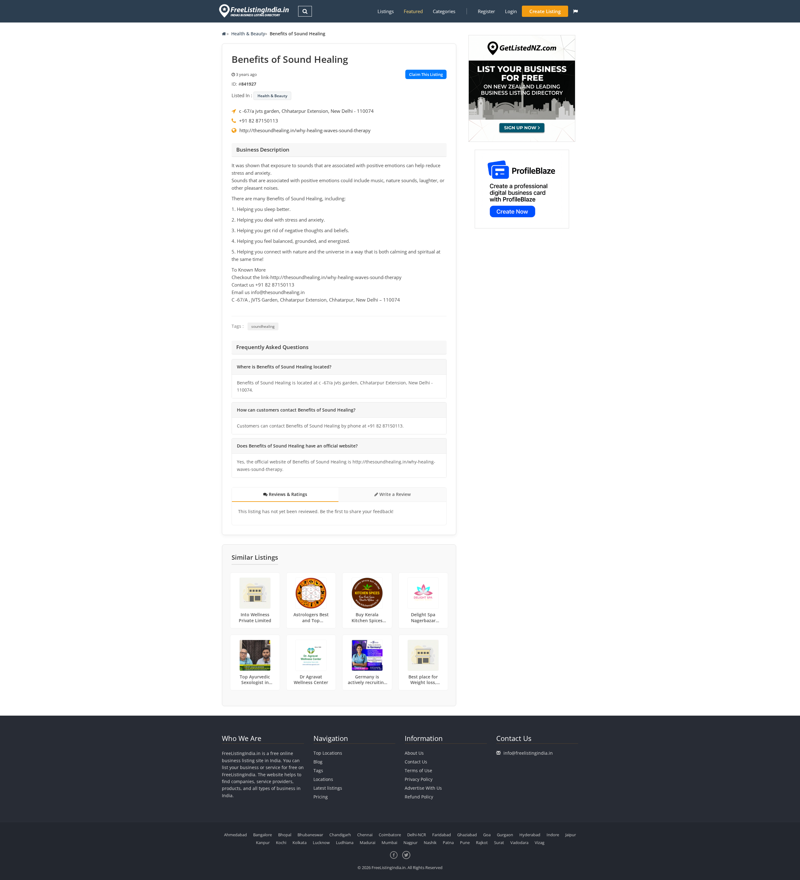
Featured (413, 11)
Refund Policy (419, 797)
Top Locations (327, 753)
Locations (323, 779)
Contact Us (416, 762)
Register (486, 11)
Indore (553, 835)
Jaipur (570, 835)
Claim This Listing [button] (426, 74)
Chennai (364, 835)
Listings (386, 11)
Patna (448, 842)
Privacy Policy (418, 779)
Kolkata (299, 842)
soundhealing (263, 326)
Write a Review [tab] (394, 494)
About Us (414, 753)
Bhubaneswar (310, 835)
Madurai (367, 842)
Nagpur (410, 842)
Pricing (320, 797)
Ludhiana (344, 842)
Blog (317, 762)
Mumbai (389, 842)
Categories (444, 11)
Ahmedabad (235, 835)
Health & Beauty (248, 34)
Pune (465, 842)
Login (511, 11)
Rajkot (482, 842)
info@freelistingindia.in (528, 753)
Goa (487, 835)
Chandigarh (340, 835)
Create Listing (545, 11)
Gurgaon (505, 835)
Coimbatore (390, 835)
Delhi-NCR (416, 835)
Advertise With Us (423, 788)
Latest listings (327, 788)
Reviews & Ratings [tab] (287, 494)
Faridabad (441, 835)
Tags (318, 770)
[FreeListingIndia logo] (254, 11)
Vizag (539, 842)
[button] (575, 11)
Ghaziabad (467, 835)
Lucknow (321, 842)
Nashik (430, 842)
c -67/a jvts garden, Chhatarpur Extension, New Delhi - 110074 (306, 111)
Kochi (281, 842)
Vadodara (519, 842)
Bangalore (262, 835)
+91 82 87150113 (258, 121)
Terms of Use (418, 770)
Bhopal (284, 835)
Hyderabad (529, 835)
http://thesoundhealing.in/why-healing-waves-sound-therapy (305, 130)
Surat (499, 842)
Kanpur (263, 842)
